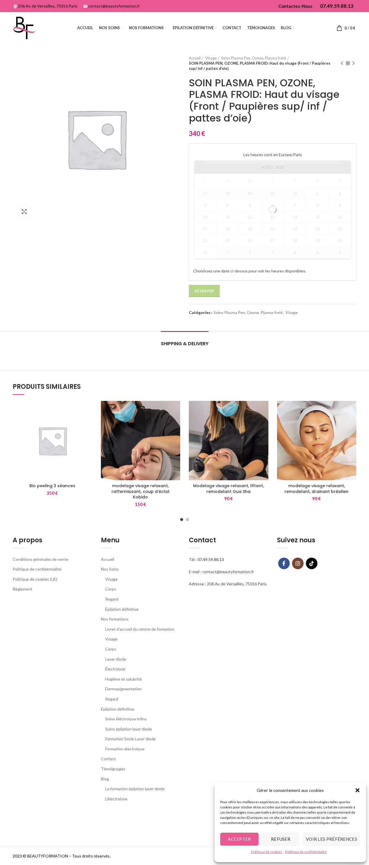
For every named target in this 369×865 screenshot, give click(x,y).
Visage (210, 58)
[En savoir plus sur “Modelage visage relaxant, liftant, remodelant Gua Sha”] (264, 410)
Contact (108, 758)
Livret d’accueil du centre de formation (139, 629)
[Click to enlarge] (24, 211)
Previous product (342, 63)
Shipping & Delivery (184, 343)
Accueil (195, 58)
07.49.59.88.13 (210, 559)
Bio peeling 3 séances (52, 486)
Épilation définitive (122, 609)
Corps (110, 588)
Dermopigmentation (123, 688)
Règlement (23, 588)
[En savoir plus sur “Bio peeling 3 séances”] (88, 410)
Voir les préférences (331, 839)
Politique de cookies (266, 852)
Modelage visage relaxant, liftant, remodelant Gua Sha (228, 488)
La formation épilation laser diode (135, 788)
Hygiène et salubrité (123, 679)
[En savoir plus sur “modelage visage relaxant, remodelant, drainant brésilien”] (352, 410)
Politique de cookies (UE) (35, 579)
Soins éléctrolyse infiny (126, 718)
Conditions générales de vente (40, 559)
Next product (353, 63)
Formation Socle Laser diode (130, 738)
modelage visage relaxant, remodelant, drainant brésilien (317, 488)
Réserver (204, 291)
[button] (357, 790)
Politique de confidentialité (306, 852)
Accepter (239, 839)
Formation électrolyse (124, 748)
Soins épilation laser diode (128, 728)
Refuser (280, 839)
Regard (111, 599)
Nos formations (115, 618)
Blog (105, 778)
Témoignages (113, 768)
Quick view (88, 423)
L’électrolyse (116, 798)
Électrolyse (115, 668)
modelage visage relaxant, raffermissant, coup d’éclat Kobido (141, 491)
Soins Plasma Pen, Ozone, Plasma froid (253, 58)
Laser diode (115, 659)
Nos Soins (110, 569)
